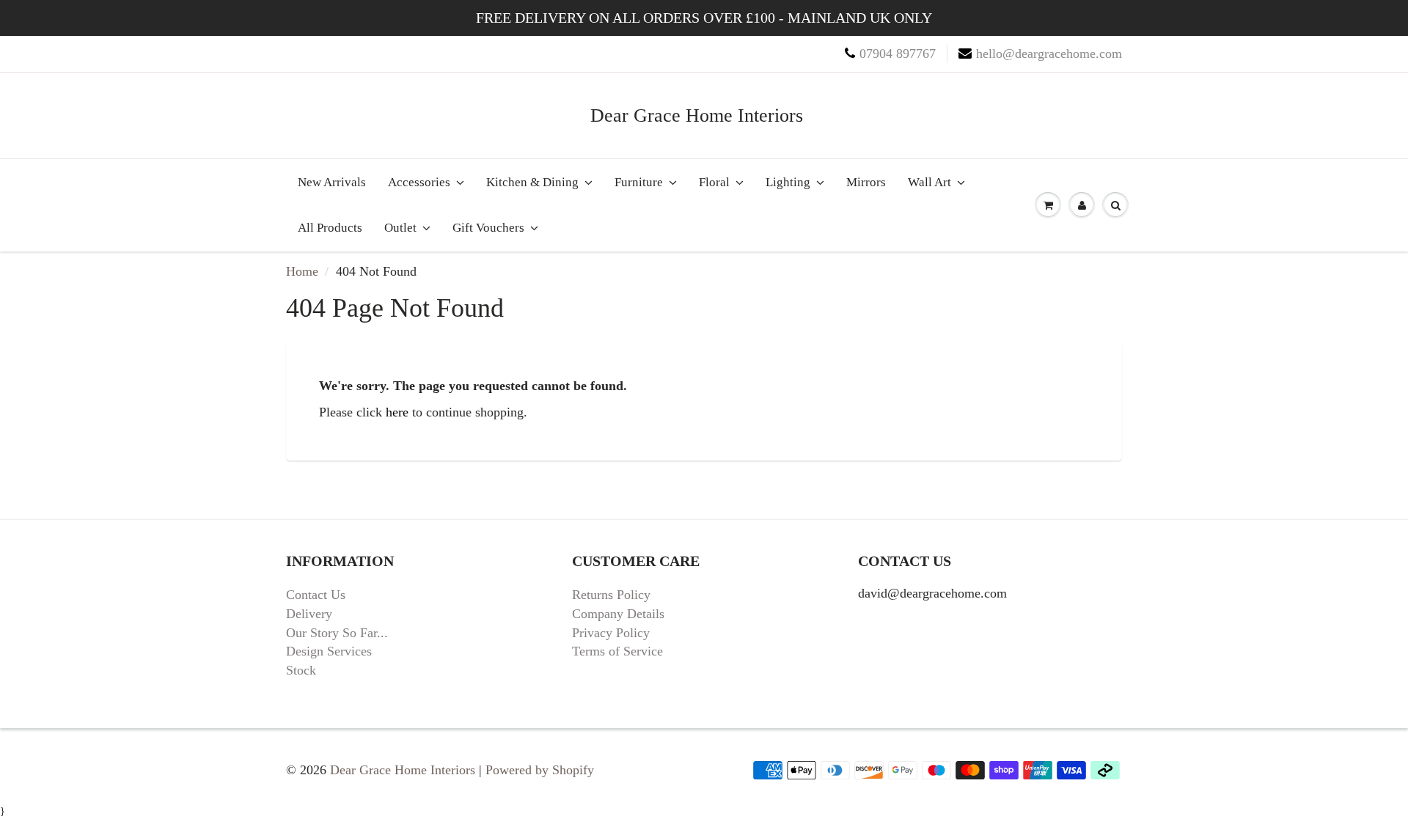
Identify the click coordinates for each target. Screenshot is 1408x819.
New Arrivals (332, 182)
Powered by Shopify (539, 770)
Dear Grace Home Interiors (696, 115)
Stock (301, 670)
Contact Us (315, 594)
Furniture (639, 182)
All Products (330, 228)
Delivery (309, 613)
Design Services (329, 651)
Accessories (419, 182)
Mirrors (866, 182)
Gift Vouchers (488, 228)
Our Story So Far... (337, 632)
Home (302, 271)
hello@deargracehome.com (1049, 53)
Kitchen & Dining (532, 182)
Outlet (400, 228)
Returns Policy (611, 594)
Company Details (618, 613)
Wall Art (929, 182)
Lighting (788, 182)
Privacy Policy (611, 632)
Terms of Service (617, 651)
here (397, 412)
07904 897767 (897, 53)
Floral (714, 182)
